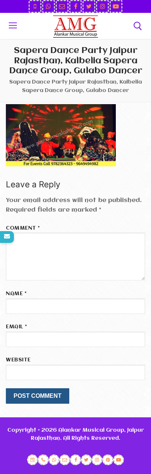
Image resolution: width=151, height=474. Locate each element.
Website (18, 360)
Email (16, 327)
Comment (23, 228)
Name (16, 294)
